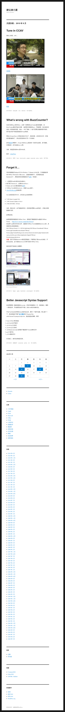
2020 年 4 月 (11, 467)
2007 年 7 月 (11, 556)
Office (9, 418)
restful (41, 158)
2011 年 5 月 (11, 484)
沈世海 (8, 71)
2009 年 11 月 (11, 518)
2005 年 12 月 (11, 596)
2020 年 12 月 (11, 464)
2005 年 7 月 (11, 607)
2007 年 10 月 (11, 554)
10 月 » (40, 379)
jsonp (37, 158)
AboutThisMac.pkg (11, 190)
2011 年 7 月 (11, 482)
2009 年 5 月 (11, 527)
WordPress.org (11, 698)
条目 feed (10, 694)
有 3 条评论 (36, 291)
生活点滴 (15, 110)
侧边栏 (11, 143)
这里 (30, 177)
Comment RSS (12, 672)
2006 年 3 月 (11, 592)
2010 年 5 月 (11, 505)
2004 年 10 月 (11, 628)
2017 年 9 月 (11, 471)
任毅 (9, 654)
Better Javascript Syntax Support (26, 300)
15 (21, 369)
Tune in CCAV (14, 30)
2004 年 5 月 (11, 639)
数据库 (10, 427)
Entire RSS (11, 674)
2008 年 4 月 (11, 545)
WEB (14, 158)
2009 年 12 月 (11, 516)
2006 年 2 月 (11, 594)
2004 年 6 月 (11, 637)
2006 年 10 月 (11, 576)
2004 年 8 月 (11, 632)
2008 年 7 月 (11, 540)
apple (18, 291)
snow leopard (29, 291)
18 (40, 369)
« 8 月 (15, 379)
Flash (9, 413)
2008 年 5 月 (11, 543)
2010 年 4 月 (11, 507)
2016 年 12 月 (11, 476)
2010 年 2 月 (11, 511)
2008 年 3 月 (11, 547)
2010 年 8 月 (11, 498)
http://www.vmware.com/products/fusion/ (22, 221)
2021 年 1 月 (11, 462)
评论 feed (10, 696)
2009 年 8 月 (11, 525)
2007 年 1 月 (11, 569)
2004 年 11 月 (11, 625)
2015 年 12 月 (11, 478)
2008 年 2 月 (11, 549)
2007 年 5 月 (11, 561)
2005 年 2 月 (11, 619)
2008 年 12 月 (11, 536)
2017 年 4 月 (11, 473)
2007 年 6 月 (11, 558)
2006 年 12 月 (11, 572)
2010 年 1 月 (11, 514)
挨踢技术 (15, 343)
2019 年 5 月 (11, 469)
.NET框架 (10, 409)
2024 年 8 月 (11, 453)
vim (29, 343)
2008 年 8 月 (11, 538)
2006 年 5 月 (11, 587)
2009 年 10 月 (11, 520)
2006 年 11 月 (11, 574)
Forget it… (12, 167)
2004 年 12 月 (11, 623)
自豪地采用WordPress (18, 707)
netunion (23, 110)
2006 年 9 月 (11, 578)
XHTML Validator (13, 676)
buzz (18, 158)
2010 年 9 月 (11, 496)
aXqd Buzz (13, 154)
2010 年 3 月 (11, 509)
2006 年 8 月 (11, 581)
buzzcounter (23, 158)
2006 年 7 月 (11, 583)
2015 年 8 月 (11, 480)
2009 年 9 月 (11, 523)
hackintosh (22, 291)
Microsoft (10, 415)
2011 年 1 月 (11, 487)
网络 (9, 433)
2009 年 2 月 (11, 531)
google (28, 158)
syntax (25, 343)
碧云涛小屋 (12, 9)
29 (21, 376)
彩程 (7, 106)
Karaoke (10, 391)
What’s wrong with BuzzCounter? (27, 120)
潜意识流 (10, 429)
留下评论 (46, 158)
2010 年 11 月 (11, 491)
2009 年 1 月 (11, 534)
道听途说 (10, 438)
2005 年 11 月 (11, 599)
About (9, 393)
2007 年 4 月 (11, 563)
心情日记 (10, 422)
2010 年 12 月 (11, 489)
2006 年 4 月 (11, 590)
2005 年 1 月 (11, 621)
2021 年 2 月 (11, 460)
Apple (14, 291)
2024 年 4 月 (11, 455)
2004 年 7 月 (11, 634)
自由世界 (10, 436)
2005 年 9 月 (11, 603)
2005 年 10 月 (11, 601)
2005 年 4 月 (11, 614)
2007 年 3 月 (11, 565)
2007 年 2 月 (11, 567)
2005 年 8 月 (11, 605)
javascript (33, 158)
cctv (19, 110)
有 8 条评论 (29, 110)
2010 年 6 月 (11, 502)
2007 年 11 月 (11, 552)
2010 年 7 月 (11, 500)
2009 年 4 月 (11, 529)
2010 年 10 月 (11, 493)
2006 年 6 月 (11, 585)
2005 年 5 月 (11, 612)
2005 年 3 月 (11, 616)
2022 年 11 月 (11, 458)
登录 (9, 692)
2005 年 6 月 (11, 610)
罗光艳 (10, 656)
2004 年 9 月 (11, 630)
